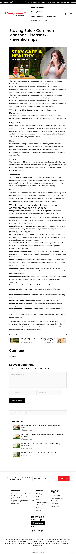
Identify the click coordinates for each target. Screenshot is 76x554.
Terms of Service (41, 502)
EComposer (40, 552)
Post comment (17, 401)
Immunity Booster (37, 16)
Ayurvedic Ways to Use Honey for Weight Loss (48, 339)
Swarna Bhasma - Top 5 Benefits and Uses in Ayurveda (28, 339)
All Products (35, 20)
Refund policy (40, 505)
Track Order (55, 504)
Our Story (39, 494)
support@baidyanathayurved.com (22, 501)
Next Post (63, 335)
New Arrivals (51, 16)
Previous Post (14, 335)
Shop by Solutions (38, 12)
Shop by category (38, 7)
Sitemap (38, 511)
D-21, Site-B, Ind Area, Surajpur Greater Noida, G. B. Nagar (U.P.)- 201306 (21, 496)
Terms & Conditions (57, 501)
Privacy (38, 499)
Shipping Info (55, 495)
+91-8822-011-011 (16, 503)
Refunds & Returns (57, 498)
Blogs (45, 20)
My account (55, 506)
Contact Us (39, 508)
